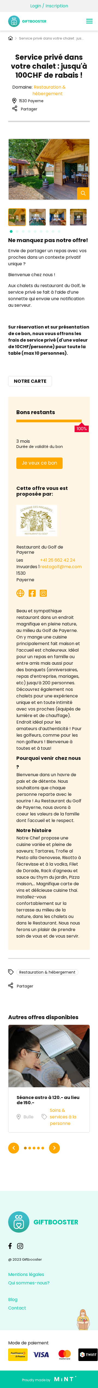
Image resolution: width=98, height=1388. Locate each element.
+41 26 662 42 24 (57, 560)
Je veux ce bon (39, 463)
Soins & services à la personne (63, 1117)
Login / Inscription (49, 6)
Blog (12, 1299)
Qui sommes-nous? (29, 1283)
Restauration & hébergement (49, 90)
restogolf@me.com (61, 567)
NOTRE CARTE (30, 381)
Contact (17, 1308)
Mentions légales (26, 1274)
